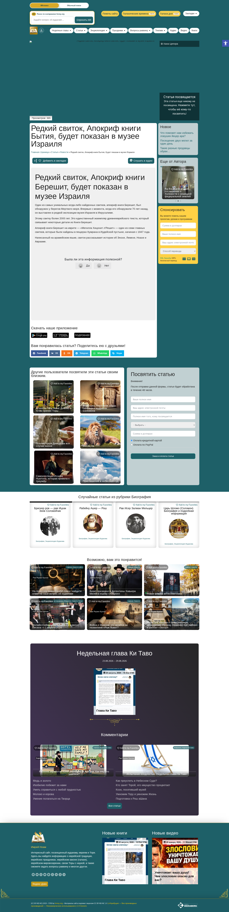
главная (69, 567)
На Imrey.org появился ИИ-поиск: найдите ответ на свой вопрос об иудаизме (57, 592)
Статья (54, 152)
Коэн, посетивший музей (131, 789)
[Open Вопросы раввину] (150, 30)
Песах (80, 601)
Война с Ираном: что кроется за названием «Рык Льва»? (109, 626)
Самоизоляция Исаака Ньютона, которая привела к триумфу (52, 478)
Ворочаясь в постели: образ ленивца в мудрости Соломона (99, 408)
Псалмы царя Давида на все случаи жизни (53, 444)
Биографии (40, 539)
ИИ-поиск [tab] (45, 6)
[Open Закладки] (196, 13)
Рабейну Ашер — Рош (50, 508)
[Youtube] (44, 874)
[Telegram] (48, 874)
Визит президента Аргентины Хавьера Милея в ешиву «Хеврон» (113, 592)
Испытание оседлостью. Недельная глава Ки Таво (157, 774)
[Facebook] (33, 874)
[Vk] (56, 874)
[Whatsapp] (52, 874)
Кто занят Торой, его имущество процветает (143, 785)
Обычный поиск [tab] (74, 6)
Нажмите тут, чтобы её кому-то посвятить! (181, 109)
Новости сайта (78, 567)
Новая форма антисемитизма (164, 593)
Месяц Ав (88, 446)
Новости (64, 152)
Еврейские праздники (56, 601)
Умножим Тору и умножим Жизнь (136, 794)
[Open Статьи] (85, 30)
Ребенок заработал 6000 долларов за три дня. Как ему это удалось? (74, 772)
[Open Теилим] (164, 30)
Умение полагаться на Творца (51, 798)
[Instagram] (41, 874)
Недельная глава (105, 747)
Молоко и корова (43, 794)
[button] (225, 43)
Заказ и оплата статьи (163, 456)
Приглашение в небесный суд (100, 481)
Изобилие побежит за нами (49, 785)
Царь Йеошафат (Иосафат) (179, 508)
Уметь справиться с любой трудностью (57, 789)
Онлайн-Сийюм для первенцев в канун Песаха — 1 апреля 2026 (55, 626)
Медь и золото (42, 780)
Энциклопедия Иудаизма (54, 539)
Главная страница (40, 152)
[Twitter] (37, 874)
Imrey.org (59, 903)
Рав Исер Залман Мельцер (93, 508)
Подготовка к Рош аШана (131, 798)
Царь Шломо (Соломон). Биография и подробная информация (136, 511)
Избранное (67, 601)
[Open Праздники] (125, 30)
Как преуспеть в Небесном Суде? (136, 780)
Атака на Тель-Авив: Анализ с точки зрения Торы (53, 409)
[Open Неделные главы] (70, 30)
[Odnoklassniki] (60, 874)
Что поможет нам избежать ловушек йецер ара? (176, 134)
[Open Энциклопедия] (106, 30)
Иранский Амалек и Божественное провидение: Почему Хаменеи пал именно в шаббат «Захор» (172, 625)
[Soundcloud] (64, 874)
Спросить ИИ (84, 20)
